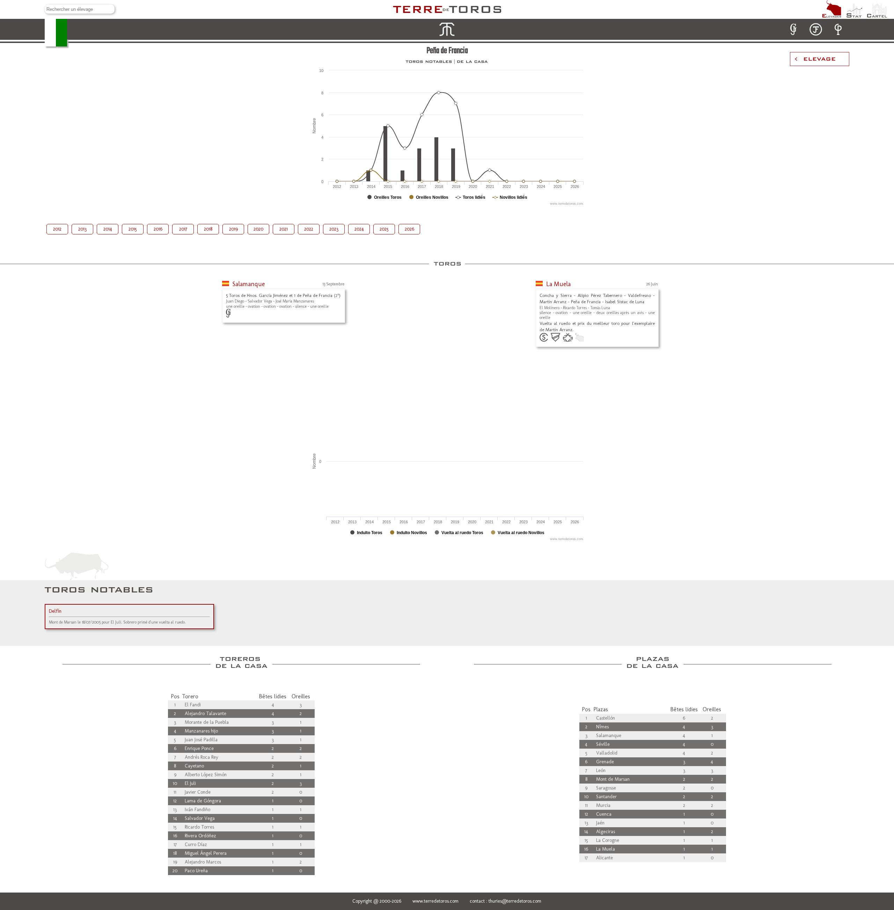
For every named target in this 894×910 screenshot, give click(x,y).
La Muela (558, 284)
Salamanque (249, 284)
